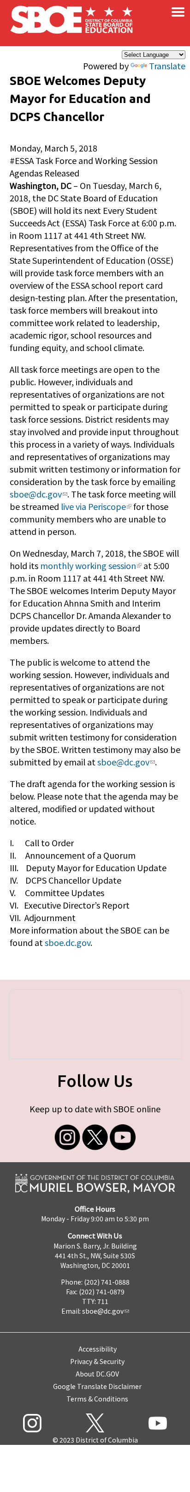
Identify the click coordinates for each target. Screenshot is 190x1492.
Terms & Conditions (97, 1398)
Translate (167, 66)
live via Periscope (93, 506)
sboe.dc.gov (67, 942)
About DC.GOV (97, 1373)
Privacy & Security (97, 1361)
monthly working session (88, 565)
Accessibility (97, 1348)
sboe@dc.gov (36, 494)
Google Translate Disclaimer (97, 1386)
